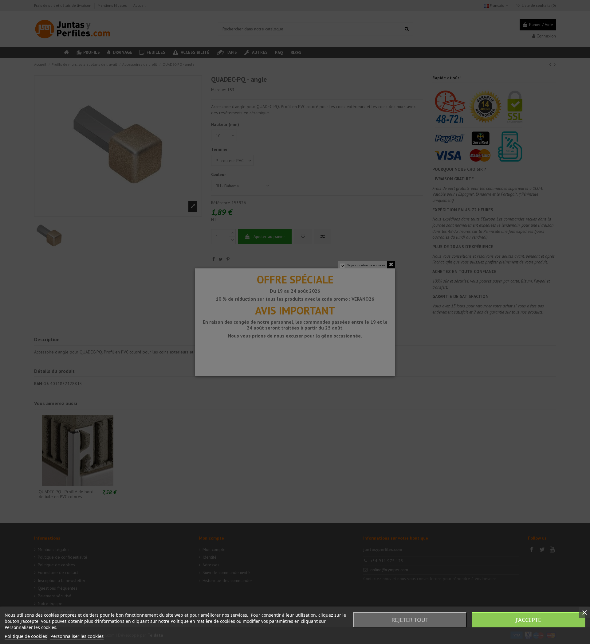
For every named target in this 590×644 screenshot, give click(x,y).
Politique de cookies (26, 636)
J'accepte (528, 619)
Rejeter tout (409, 619)
